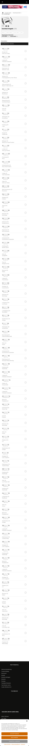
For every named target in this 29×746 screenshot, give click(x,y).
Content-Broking (5, 671)
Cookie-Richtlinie (7, 744)
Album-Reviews (5, 716)
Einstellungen (14, 741)
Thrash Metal (9, 32)
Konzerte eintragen (5, 677)
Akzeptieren (14, 733)
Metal (3, 32)
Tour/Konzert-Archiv (6, 685)
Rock (22, 32)
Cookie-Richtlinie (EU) (6, 687)
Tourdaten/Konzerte (6, 683)
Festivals (3, 681)
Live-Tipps (3, 718)
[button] (27, 721)
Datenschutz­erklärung (15, 744)
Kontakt (3, 675)
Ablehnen (14, 737)
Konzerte (3, 679)
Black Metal (16, 32)
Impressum (23, 744)
